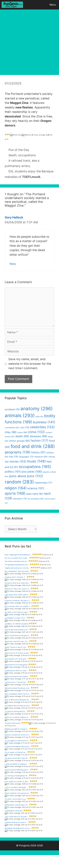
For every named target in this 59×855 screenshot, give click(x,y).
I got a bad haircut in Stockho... (16, 816)
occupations (27, 155)
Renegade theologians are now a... (18, 828)
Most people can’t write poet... (16, 659)
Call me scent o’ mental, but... (16, 682)
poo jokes (32, 471)
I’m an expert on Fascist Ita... (16, 752)
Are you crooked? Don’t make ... (17, 558)
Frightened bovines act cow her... (17, 568)
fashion (39, 440)
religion (16, 488)
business (44, 422)
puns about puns (26, 476)
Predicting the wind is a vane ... (16, 670)
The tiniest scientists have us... (16, 561)
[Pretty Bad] (7, 134)
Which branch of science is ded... (17, 653)
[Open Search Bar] (37, 4)
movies (18, 461)
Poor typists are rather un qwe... (17, 781)
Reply (13, 263)
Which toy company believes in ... (17, 717)
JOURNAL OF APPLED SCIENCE (16, 624)
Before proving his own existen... (17, 676)
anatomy (36, 408)
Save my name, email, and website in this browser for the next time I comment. (29, 363)
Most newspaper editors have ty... (18, 694)
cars (24, 427)
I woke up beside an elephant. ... (17, 764)
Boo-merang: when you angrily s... (18, 606)
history (38, 452)
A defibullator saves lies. (14, 811)
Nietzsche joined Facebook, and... (17, 688)
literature (41, 457)
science (35, 488)
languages (26, 456)
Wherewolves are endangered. (16, 665)
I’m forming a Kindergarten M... (16, 776)
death (12, 155)
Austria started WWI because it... (17, 770)
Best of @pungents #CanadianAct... (18, 555)
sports (15, 493)
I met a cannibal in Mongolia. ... (16, 787)
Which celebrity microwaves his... (17, 793)
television (20, 498)
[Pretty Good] (16, 135)
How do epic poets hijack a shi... (17, 630)
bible (39, 416)
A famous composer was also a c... (18, 600)
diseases (38, 436)
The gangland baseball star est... (17, 565)
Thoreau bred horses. (13, 723)
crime (36, 432)
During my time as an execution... (17, 583)
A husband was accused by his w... (18, 705)
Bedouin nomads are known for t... (18, 735)
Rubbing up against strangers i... (17, 729)
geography (17, 452)
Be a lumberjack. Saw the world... (17, 571)
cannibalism (12, 427)
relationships (43, 482)
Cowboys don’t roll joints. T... (15, 577)
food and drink (33, 446)
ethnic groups (19, 440)
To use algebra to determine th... (17, 741)
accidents (12, 409)
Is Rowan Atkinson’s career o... (16, 822)
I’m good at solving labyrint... (15, 711)
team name (34, 493)
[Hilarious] (26, 135)
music (36, 461)
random (19, 482)
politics (13, 471)
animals (20, 415)
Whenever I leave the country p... (17, 589)
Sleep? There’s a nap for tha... (16, 647)
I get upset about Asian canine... (17, 595)
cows (22, 432)
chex (11, 432)
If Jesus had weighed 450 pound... (18, 746)
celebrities (42, 427)
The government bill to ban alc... (17, 758)
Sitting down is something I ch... (17, 805)
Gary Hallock (14, 217)
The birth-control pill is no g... (16, 799)
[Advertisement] (29, 40)
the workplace (36, 499)
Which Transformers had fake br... (17, 635)
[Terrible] (6, 134)
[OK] (9, 134)
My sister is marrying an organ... (17, 612)
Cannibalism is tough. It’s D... (15, 618)
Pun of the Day (18, 150)
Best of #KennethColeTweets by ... (18, 700)
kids (13, 456)
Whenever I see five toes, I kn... (17, 641)
